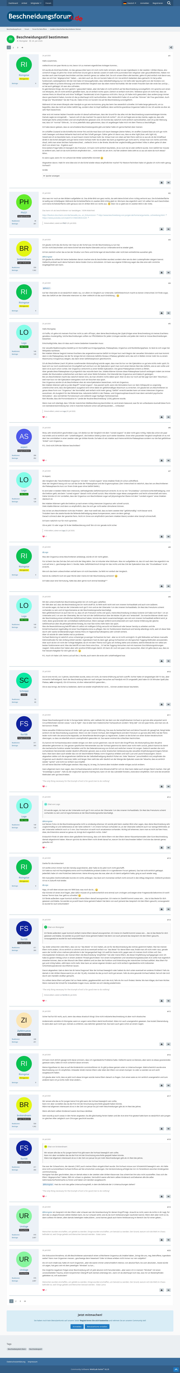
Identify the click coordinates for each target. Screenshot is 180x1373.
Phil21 (65, 223)
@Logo (45, 552)
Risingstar (23, 41)
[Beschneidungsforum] (90, 16)
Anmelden (144, 3)
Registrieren (158, 3)
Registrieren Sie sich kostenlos (94, 1320)
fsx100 (65, 995)
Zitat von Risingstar (56, 927)
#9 (169, 596)
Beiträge (15, 83)
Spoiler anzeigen (53, 175)
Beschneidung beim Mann (17, 1349)
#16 (169, 1055)
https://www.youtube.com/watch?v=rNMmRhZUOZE (64, 218)
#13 (169, 858)
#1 (169, 55)
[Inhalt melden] (161, 182)
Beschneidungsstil (35, 1349)
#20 (169, 1250)
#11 (169, 715)
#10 (169, 671)
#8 (169, 547)
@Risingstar (47, 256)
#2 (169, 193)
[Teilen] (171, 47)
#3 (169, 239)
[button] (130, 3)
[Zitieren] (168, 182)
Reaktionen (15, 221)
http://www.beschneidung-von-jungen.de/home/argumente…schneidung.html (131, 215)
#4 (169, 283)
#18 (169, 1139)
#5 (169, 323)
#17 (169, 1096)
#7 (169, 471)
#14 (169, 920)
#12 (169, 797)
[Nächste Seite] (22, 47)
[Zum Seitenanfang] (176, 1369)
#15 (169, 1011)
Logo (64, 411)
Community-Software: (90, 1369)
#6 (169, 427)
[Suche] (169, 3)
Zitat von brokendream (57, 1146)
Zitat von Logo (54, 804)
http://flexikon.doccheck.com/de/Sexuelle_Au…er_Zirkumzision (69, 215)
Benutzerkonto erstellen (97, 1326)
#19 (169, 1207)
